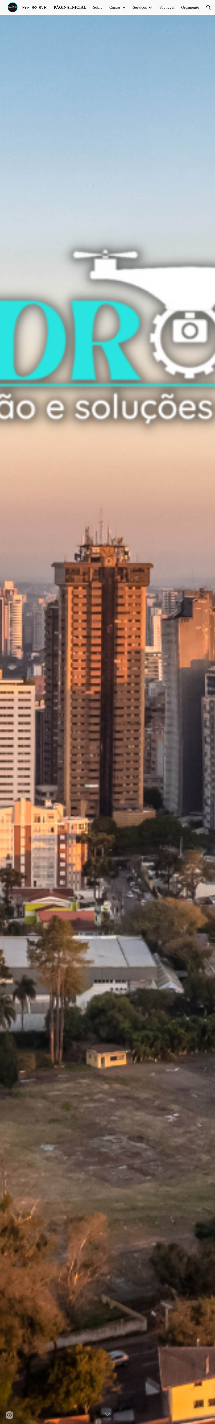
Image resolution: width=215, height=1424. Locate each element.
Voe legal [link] (166, 7)
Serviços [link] (140, 7)
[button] (208, 7)
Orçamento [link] (190, 7)
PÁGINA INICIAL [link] (70, 7)
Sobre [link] (98, 7)
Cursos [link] (115, 7)
